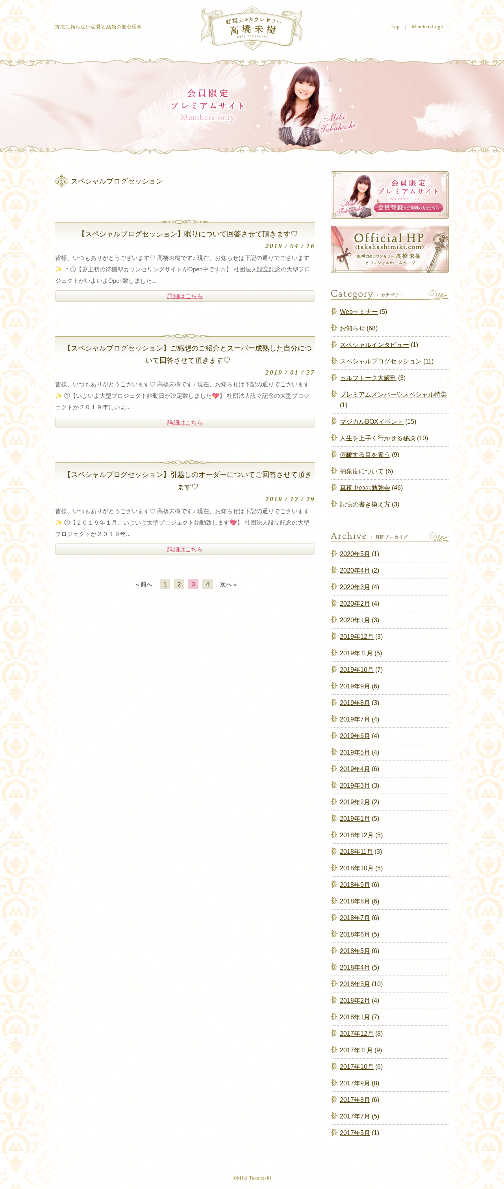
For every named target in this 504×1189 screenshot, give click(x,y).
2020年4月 (355, 570)
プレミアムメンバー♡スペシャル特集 (393, 394)
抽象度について (362, 471)
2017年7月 (355, 1116)
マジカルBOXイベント (372, 421)
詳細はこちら (185, 296)
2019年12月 (357, 636)
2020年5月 (355, 554)
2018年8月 (355, 901)
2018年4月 (355, 967)
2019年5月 (355, 752)
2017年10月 (357, 1066)
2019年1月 (355, 818)
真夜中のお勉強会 (365, 487)
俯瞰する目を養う (365, 454)
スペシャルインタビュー (374, 344)
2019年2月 (355, 802)
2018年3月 (355, 984)
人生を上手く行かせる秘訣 (377, 438)
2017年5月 (355, 1133)
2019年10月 (357, 669)
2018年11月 (356, 851)
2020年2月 (355, 603)
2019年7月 (355, 719)
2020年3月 (355, 587)
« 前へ (144, 584)
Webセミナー (359, 311)
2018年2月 (355, 1000)
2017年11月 (356, 1050)
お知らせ (352, 328)
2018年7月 (355, 917)
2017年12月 (357, 1033)
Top (395, 27)
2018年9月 (355, 884)
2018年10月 (357, 868)
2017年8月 (355, 1099)
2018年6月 (355, 934)
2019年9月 (355, 686)
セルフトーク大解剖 (368, 378)
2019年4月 (355, 769)
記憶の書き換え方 (365, 504)
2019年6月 (355, 736)
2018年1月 (355, 1017)
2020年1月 (355, 620)
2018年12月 (357, 835)
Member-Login (428, 27)
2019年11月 (356, 653)
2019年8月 (355, 702)
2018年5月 (355, 951)
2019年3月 (355, 785)
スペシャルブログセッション (381, 361)
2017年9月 (355, 1083)
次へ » (228, 584)
